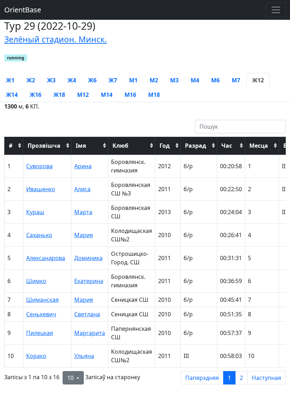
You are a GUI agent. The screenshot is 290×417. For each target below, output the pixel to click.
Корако (36, 356)
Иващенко (40, 189)
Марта (83, 212)
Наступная (266, 378)
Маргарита (89, 333)
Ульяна (84, 356)
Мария (83, 235)
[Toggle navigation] (276, 10)
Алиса (82, 189)
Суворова (39, 166)
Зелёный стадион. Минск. (55, 39)
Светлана (87, 314)
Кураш (35, 212)
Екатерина (88, 281)
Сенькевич (41, 314)
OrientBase (22, 9)
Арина (83, 166)
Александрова (45, 258)
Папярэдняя (202, 378)
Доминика (88, 258)
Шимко (36, 281)
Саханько (39, 235)
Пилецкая (39, 333)
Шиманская (42, 300)
